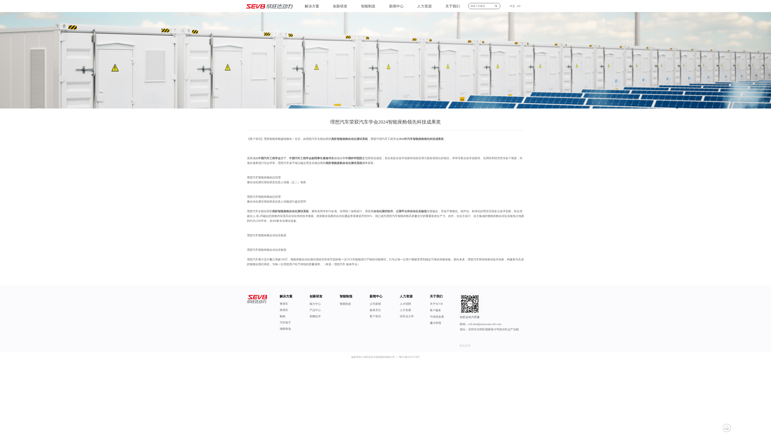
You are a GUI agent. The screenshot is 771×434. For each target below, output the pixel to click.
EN (518, 6)
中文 (512, 6)
